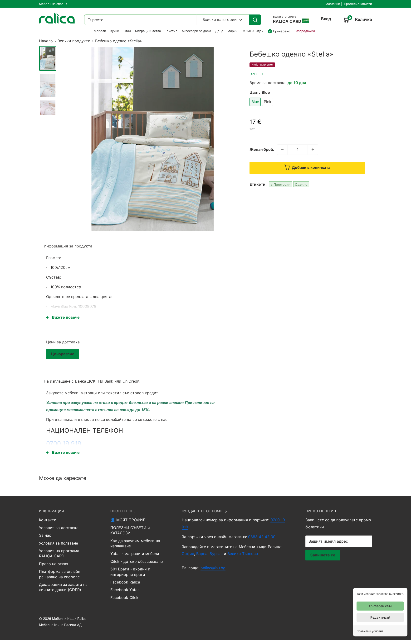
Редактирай (380, 617)
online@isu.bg (213, 567)
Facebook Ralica (125, 582)
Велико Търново (242, 553)
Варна (201, 553)
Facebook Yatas (124, 589)
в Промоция (280, 184)
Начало (46, 40)
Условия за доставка (58, 527)
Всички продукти (74, 40)
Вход (326, 19)
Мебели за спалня (53, 4)
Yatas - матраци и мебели (134, 553)
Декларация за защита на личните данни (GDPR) (63, 587)
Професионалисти (358, 4)
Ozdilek (257, 74)
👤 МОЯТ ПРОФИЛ (127, 519)
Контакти (47, 519)
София (188, 553)
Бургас (216, 553)
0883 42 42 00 (261, 536)
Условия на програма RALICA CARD (59, 553)
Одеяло (301, 184)
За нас (45, 535)
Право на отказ (53, 563)
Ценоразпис (62, 353)
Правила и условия (370, 631)
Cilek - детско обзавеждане (136, 561)
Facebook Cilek (124, 597)
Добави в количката (310, 167)
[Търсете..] (255, 20)
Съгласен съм (380, 606)
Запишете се (322, 555)
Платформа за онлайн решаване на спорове (59, 574)
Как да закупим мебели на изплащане (135, 543)
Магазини (332, 4)
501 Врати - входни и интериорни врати (130, 572)
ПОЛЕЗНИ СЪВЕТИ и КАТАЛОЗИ (130, 530)
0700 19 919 (63, 443)
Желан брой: (262, 149)
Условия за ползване (58, 543)
